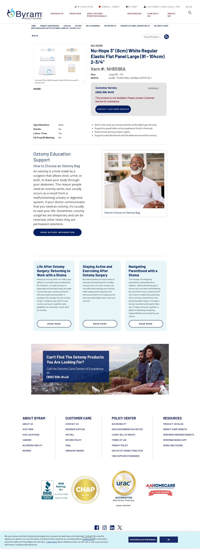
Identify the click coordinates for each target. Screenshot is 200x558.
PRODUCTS (57, 13)
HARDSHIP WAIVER (74, 450)
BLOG (189, 6)
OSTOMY (78, 26)
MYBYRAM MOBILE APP (175, 440)
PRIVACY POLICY (120, 445)
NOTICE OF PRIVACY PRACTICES (127, 450)
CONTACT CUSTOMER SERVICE (113, 109)
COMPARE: (153, 88)
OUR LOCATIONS (31, 434)
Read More (54, 323)
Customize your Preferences (142, 539)
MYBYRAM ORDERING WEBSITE (178, 434)
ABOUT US (172, 14)
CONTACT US (153, 14)
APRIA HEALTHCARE (173, 445)
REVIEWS (27, 450)
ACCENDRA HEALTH (32, 445)
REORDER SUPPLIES (75, 429)
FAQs (68, 445)
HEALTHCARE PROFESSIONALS (97, 14)
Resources (135, 13)
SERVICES (75, 13)
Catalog (67, 26)
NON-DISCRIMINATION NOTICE (127, 429)
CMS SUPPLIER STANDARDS (125, 456)
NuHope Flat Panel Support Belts (135, 26)
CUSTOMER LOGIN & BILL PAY (163, 6)
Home (33, 26)
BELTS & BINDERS (93, 26)
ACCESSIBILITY (119, 424)
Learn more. (88, 539)
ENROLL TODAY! (111, 6)
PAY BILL (69, 434)
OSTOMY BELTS (110, 26)
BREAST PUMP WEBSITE (175, 429)
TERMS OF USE (119, 440)
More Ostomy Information (58, 232)
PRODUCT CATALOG (173, 424)
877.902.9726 (85, 6)
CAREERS (27, 440)
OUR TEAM (28, 429)
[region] (100, 540)
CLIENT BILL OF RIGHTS (123, 434)
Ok (168, 539)
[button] (190, 13)
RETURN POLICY (73, 440)
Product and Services (49, 26)
